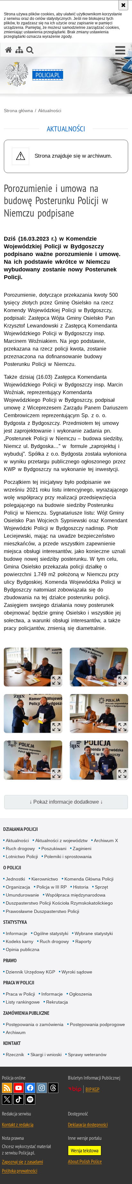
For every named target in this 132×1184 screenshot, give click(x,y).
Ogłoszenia (80, 994)
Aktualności (49, 110)
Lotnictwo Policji (22, 856)
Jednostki (15, 879)
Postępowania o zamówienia (34, 1024)
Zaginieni (82, 848)
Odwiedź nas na (18, 1088)
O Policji (12, 867)
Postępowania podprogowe (97, 1024)
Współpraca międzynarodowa (75, 895)
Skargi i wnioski (46, 1054)
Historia (80, 887)
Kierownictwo (44, 879)
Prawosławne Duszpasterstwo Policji (42, 911)
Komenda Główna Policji (88, 879)
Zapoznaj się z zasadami (22, 1161)
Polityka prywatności (19, 1170)
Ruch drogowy (20, 848)
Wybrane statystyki (94, 933)
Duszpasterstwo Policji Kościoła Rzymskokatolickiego (59, 903)
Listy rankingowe (23, 1002)
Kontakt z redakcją (17, 1124)
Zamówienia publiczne (26, 1013)
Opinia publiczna (22, 949)
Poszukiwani (53, 848)
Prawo (10, 960)
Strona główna (18, 110)
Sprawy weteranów (87, 1054)
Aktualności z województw (61, 840)
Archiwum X (106, 840)
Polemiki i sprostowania (68, 856)
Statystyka (15, 922)
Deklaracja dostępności (88, 1124)
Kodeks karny (19, 941)
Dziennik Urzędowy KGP (30, 971)
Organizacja (18, 887)
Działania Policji (20, 829)
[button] (120, 50)
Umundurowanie (22, 895)
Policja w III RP (52, 887)
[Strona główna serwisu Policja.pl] (8, 50)
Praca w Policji (18, 982)
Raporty (83, 941)
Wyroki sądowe (77, 971)
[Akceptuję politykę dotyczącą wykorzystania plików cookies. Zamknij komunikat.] (123, 5)
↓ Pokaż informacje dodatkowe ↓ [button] (66, 802)
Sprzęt (101, 887)
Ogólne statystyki (51, 933)
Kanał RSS (7, 1088)
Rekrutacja (57, 1002)
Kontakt (12, 1043)
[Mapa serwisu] (19, 50)
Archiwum (16, 1032)
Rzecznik (15, 1054)
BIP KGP (92, 1089)
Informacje (16, 933)
